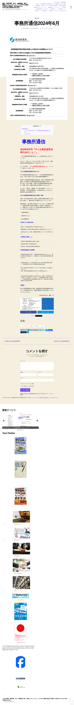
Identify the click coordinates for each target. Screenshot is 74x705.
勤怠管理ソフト (62, 9)
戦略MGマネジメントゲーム (40, 7)
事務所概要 (63, 2)
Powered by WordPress (9, 701)
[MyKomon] (20, 595)
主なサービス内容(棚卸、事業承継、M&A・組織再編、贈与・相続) (51, 3)
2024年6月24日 (35, 28)
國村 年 (27, 28)
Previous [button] (4, 421)
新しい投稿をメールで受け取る (28, 386)
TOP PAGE (56, 2)
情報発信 (38, 5)
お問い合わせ (63, 10)
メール (39, 372)
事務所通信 (37, 18)
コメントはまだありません (47, 28)
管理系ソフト (38, 10)
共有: (27, 134)
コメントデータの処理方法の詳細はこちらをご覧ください (45, 397)
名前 (21, 372)
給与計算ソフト (53, 9)
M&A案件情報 (39, 9)
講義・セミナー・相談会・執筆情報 (49, 5)
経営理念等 (44, 10)
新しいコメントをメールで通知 (28, 383)
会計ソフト (46, 9)
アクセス (56, 10)
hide (40, 126)
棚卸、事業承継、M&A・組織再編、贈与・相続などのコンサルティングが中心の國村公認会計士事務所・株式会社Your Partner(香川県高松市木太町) (15, 5)
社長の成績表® (62, 5)
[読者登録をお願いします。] (21, 687)
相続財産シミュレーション (54, 7)
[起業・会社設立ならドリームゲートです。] (20, 631)
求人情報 (51, 10)
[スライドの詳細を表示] (20, 421)
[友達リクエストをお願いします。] (20, 662)
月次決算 (64, 7)
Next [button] (37, 421)
